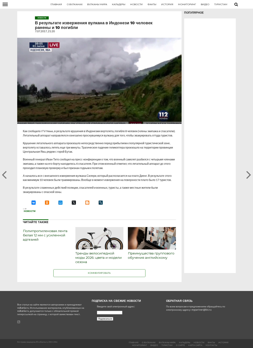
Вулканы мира (97, 4)
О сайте (180, 345)
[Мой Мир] (60, 203)
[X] (74, 203)
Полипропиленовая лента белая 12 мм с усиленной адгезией (45, 235)
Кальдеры (118, 4)
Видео (205, 4)
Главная (56, 4)
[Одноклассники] (47, 203)
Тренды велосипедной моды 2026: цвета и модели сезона (98, 257)
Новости (136, 4)
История (167, 4)
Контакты (211, 345)
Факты (151, 4)
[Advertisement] (210, 145)
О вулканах (74, 4)
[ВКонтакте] (33, 203)
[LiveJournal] (101, 203)
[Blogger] (87, 203)
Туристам (220, 4)
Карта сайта (195, 345)
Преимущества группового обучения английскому (151, 255)
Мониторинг (187, 4)
